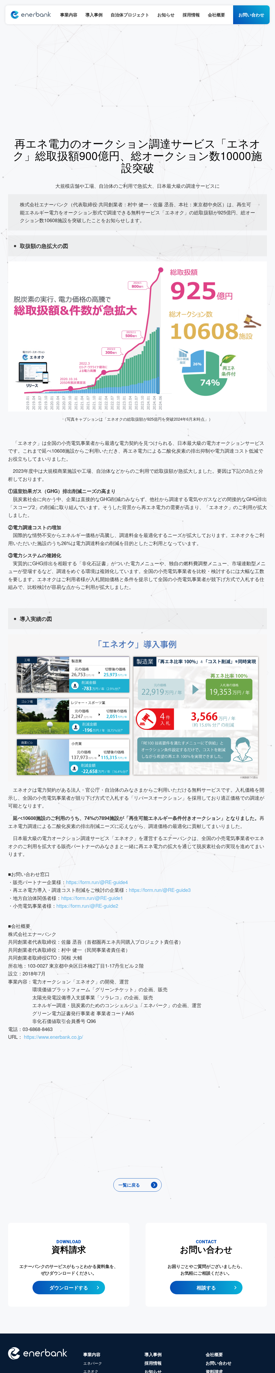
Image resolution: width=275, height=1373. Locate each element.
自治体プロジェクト (130, 15)
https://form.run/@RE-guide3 (160, 889)
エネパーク (92, 1363)
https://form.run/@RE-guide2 (87, 905)
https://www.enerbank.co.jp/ (53, 1036)
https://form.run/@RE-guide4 (97, 881)
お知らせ (166, 15)
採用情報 (191, 15)
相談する (206, 1287)
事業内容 (68, 15)
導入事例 (94, 15)
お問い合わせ (251, 15)
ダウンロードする (68, 1287)
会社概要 (216, 15)
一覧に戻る (129, 1185)
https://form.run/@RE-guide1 (92, 897)
